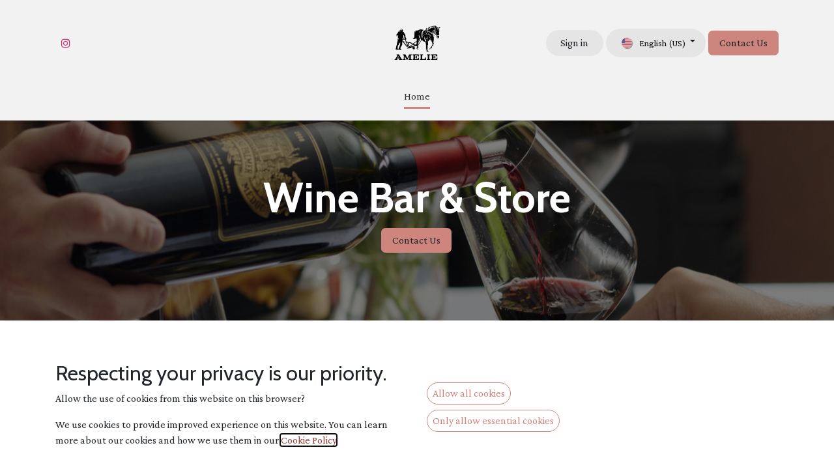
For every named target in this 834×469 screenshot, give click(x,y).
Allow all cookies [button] (469, 393)
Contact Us (743, 42)
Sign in (574, 42)
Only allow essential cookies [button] (493, 420)
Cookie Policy (308, 440)
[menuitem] (417, 97)
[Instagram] (65, 43)
